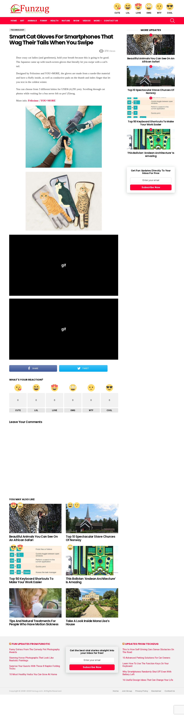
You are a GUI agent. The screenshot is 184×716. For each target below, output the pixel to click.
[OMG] (20, 505)
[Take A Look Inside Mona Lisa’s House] (92, 603)
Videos (86, 20)
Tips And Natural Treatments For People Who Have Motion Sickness (34, 622)
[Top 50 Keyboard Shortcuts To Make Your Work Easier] (35, 560)
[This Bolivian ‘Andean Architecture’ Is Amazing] (92, 560)
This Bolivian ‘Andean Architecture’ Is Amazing (91, 580)
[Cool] (13, 547)
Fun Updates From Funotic (31, 644)
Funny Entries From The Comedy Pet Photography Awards (34, 650)
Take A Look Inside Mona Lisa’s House (87, 622)
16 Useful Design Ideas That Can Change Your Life (147, 680)
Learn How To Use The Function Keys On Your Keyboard (145, 664)
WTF (159, 13)
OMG (148, 13)
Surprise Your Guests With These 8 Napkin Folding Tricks (34, 667)
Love (138, 13)
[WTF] (77, 505)
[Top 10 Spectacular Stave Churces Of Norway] (92, 518)
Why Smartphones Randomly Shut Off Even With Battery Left (146, 673)
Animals (32, 20)
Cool (169, 13)
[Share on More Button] (113, 368)
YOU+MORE (48, 100)
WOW (76, 20)
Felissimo (33, 100)
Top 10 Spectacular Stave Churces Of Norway (90, 538)
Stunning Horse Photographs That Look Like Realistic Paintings (31, 659)
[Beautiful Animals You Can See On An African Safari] (35, 518)
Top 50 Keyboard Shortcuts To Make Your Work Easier (31, 580)
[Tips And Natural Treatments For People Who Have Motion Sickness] (35, 603)
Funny (43, 20)
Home (14, 20)
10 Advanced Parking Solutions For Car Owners (146, 658)
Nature (66, 20)
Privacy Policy (141, 691)
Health (54, 20)
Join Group (127, 691)
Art (22, 20)
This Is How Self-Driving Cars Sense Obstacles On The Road (148, 650)
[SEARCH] (172, 20)
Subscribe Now (151, 187)
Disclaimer (156, 691)
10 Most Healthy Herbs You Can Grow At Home (33, 674)
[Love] (13, 505)
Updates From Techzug (142, 644)
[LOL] (70, 505)
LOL (128, 13)
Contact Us (111, 20)
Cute (117, 13)
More (97, 20)
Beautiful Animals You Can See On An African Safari (33, 538)
